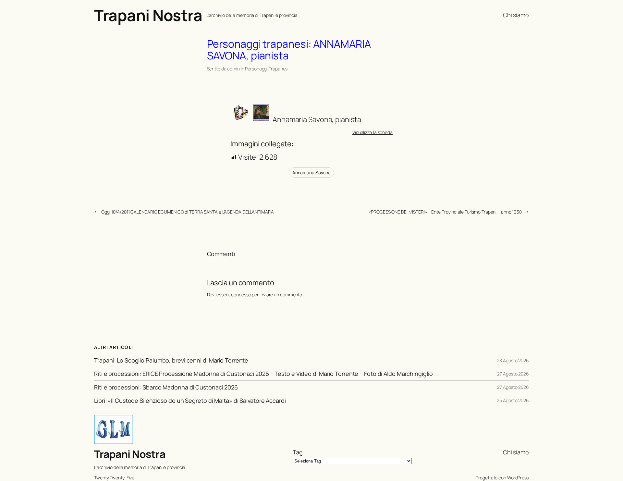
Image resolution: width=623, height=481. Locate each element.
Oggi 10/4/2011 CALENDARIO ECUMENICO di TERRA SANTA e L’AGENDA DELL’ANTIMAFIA (187, 212)
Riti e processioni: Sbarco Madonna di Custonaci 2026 (166, 387)
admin (233, 69)
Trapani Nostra (148, 15)
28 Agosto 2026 (513, 360)
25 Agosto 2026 (513, 400)
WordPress (518, 478)
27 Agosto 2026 (513, 374)
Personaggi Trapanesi (266, 69)
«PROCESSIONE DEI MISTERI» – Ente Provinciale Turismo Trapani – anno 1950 (445, 212)
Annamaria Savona (311, 172)
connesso (241, 294)
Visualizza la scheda (372, 132)
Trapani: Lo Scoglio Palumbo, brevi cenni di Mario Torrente (171, 360)
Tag (298, 452)
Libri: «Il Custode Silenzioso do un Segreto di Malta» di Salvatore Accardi (190, 400)
